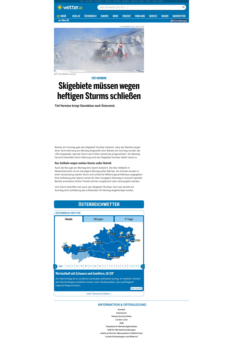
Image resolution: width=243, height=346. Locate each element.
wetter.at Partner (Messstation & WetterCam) (121, 333)
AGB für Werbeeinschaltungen (121, 330)
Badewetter (179, 16)
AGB (122, 323)
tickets (148, 1)
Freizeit (126, 16)
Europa (104, 16)
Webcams (140, 16)
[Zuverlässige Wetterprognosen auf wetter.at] (74, 7)
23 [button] (100, 266)
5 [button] (122, 266)
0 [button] (103, 266)
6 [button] (125, 266)
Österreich (99, 1)
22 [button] (95, 266)
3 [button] (114, 266)
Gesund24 (125, 1)
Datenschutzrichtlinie (122, 316)
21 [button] (91, 266)
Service (153, 16)
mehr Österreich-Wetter (98, 293)
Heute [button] (68, 219)
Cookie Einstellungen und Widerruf (121, 336)
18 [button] (77, 266)
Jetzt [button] (61, 266)
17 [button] (72, 266)
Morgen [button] (98, 219)
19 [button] (81, 266)
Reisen (141, 1)
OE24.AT (76, 16)
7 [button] (129, 266)
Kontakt (121, 309)
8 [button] (132, 266)
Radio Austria (158, 1)
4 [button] (118, 266)
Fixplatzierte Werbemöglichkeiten (121, 326)
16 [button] (67, 266)
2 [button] (111, 266)
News (115, 16)
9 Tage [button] (129, 219)
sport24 (108, 1)
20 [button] (86, 266)
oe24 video (89, 1)
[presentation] (55, 266)
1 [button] (107, 266)
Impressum (121, 313)
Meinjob (134, 1)
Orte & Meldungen (180, 21)
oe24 (81, 1)
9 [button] (136, 266)
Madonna (116, 1)
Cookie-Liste (121, 320)
